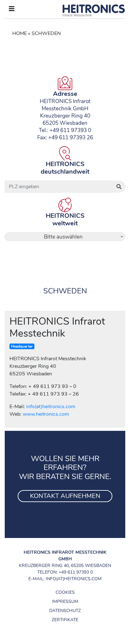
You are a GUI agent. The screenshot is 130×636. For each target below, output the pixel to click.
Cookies (65, 592)
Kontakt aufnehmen (65, 496)
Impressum (65, 601)
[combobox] (65, 236)
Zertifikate (65, 620)
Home (19, 33)
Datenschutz (65, 611)
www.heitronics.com (46, 414)
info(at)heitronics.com (50, 406)
